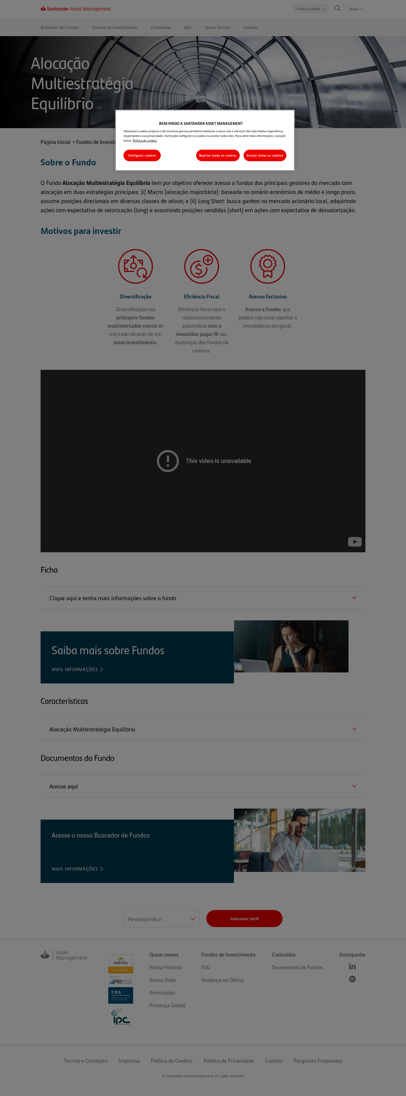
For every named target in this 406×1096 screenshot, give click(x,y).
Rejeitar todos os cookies (218, 155)
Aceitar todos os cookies (265, 155)
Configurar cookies (142, 155)
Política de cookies (145, 140)
